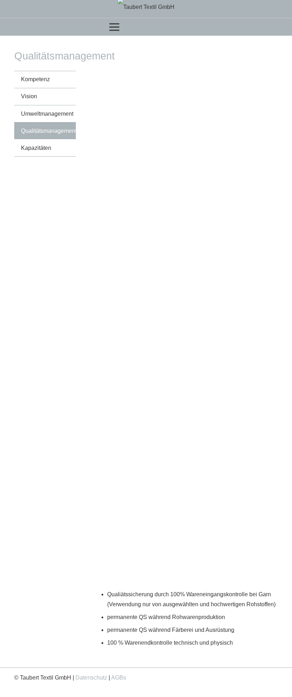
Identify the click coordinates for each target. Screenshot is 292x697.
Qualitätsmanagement (48, 131)
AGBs (118, 678)
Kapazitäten (36, 148)
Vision (29, 96)
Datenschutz (91, 678)
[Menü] (146, 27)
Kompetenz (35, 79)
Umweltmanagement (47, 114)
